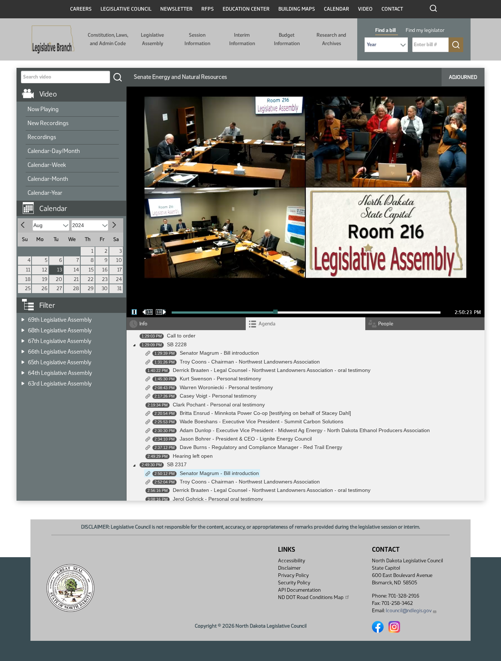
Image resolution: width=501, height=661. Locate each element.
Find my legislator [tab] (425, 30)
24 (119, 279)
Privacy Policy (293, 575)
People (385, 324)
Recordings (42, 137)
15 (91, 270)
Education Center (246, 9)
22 (91, 279)
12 (44, 270)
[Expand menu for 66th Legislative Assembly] (23, 349)
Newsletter (176, 9)
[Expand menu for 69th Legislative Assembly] (23, 317)
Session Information (197, 39)
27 (59, 288)
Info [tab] (143, 324)
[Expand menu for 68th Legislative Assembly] (23, 328)
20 (59, 279)
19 (44, 279)
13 (59, 270)
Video (365, 9)
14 (76, 270)
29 (91, 288)
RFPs (207, 9)
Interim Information (242, 39)
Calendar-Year (45, 192)
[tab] (305, 323)
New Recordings (48, 123)
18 (27, 279)
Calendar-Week (47, 164)
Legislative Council (125, 9)
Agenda (267, 324)
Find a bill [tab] (385, 30)
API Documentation (299, 590)
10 (119, 260)
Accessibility (291, 561)
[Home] (53, 39)
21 (76, 279)
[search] (117, 77)
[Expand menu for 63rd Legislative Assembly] (23, 381)
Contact (392, 9)
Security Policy (294, 583)
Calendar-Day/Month (54, 150)
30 (104, 288)
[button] (74, 205)
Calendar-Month (48, 178)
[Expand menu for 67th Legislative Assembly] (23, 339)
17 (119, 270)
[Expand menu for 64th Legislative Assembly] (23, 370)
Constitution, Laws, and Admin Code (108, 39)
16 (104, 270)
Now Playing (43, 109)
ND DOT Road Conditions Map (311, 597)
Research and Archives (331, 39)
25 (27, 288)
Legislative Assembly (152, 39)
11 (28, 270)
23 (104, 279)
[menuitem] (72, 110)
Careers (81, 9)
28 (76, 288)
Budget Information (287, 39)
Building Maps (296, 9)
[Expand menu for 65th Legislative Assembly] (23, 360)
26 (44, 288)
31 (119, 288)
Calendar (336, 9)
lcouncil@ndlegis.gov (409, 610)
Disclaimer (289, 568)
